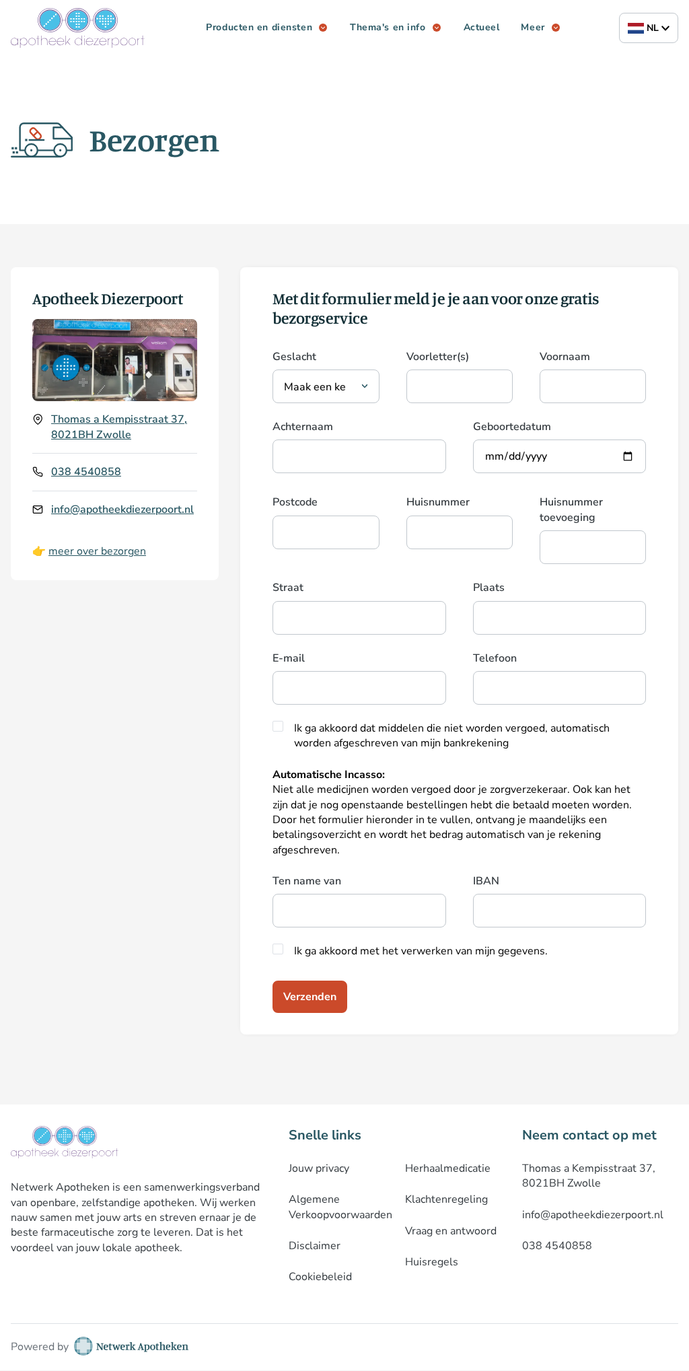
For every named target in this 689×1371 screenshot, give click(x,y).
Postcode (295, 502)
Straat (288, 587)
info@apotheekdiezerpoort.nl (122, 509)
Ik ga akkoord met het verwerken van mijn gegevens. (421, 951)
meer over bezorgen (97, 551)
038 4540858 (86, 471)
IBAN (486, 881)
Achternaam (303, 426)
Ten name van (307, 881)
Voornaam (565, 356)
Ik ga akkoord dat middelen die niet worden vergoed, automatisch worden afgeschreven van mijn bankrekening (452, 735)
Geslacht (294, 356)
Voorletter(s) (437, 356)
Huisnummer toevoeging (571, 509)
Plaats (489, 587)
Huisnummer (438, 502)
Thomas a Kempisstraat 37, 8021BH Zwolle (119, 427)
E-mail (289, 658)
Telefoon (495, 658)
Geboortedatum (512, 426)
